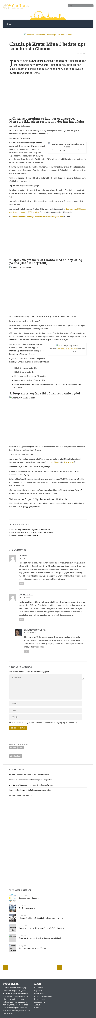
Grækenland (15, 756)
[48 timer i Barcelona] (59, 967)
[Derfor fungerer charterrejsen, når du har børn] (5, 967)
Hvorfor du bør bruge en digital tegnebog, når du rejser (30, 790)
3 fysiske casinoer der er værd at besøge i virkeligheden (30, 780)
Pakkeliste (38, 987)
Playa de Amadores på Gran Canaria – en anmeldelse (29, 774)
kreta (20, 747)
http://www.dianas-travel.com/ (67, 348)
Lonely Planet (53, 462)
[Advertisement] (48, 30)
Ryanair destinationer (43, 996)
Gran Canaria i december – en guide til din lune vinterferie (31, 785)
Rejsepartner (39, 999)
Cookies (37, 1007)
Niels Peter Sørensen (35, 630)
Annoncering (39, 1002)
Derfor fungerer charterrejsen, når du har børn (30, 529)
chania (13, 747)
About (37, 1004)
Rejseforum (39, 993)
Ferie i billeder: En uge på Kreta (24, 535)
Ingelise (23, 555)
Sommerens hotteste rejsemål (20, 795)
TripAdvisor (69, 462)
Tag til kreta (26, 595)
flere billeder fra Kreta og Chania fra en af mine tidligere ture (37, 216)
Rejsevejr (38, 990)
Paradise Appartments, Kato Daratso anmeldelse (32, 532)
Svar (21, 583)
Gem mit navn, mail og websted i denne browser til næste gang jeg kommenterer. (43, 722)
